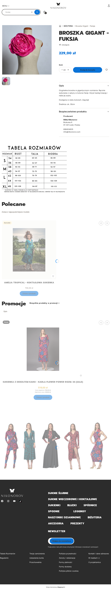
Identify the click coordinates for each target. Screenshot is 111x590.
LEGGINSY (79, 511)
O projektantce (94, 562)
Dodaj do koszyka (87, 70)
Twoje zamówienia (37, 554)
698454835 (68, 129)
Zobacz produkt (29, 293)
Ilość (61, 65)
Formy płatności (65, 562)
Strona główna (60, 26)
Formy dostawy (65, 567)
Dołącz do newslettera (61, 541)
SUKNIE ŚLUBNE (58, 493)
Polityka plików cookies (68, 571)
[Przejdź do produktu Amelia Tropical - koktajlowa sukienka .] (29, 249)
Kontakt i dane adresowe (98, 554)
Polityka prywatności (67, 554)
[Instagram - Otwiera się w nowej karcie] (8, 501)
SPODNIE (54, 511)
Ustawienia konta (36, 558)
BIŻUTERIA (68, 26)
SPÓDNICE (90, 505)
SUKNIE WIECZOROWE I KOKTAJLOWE (72, 499)
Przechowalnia (35, 562)
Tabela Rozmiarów (7, 554)
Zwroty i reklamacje (67, 558)
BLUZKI (72, 505)
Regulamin (4, 558)
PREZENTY (77, 523)
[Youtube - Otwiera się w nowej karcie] (14, 501)
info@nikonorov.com (71, 132)
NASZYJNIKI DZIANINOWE (64, 517)
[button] (37, 12)
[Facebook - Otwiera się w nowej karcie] (2, 501)
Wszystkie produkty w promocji (43, 303)
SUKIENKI (54, 505)
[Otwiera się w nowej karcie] (20, 501)
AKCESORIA (56, 523)
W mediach (93, 558)
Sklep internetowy (55, 587)
